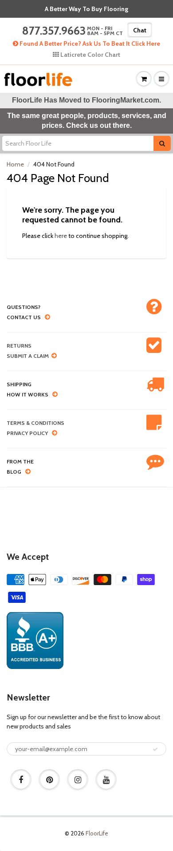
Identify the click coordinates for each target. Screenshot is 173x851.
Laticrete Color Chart (89, 55)
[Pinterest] (49, 780)
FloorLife (97, 833)
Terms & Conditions (35, 423)
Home (15, 164)
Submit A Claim (28, 355)
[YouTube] (106, 780)
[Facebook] (21, 780)
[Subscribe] (155, 749)
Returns (19, 345)
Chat (139, 30)
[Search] (162, 143)
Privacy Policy (27, 433)
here (61, 236)
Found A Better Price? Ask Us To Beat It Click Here (89, 43)
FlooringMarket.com (125, 100)
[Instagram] (77, 780)
